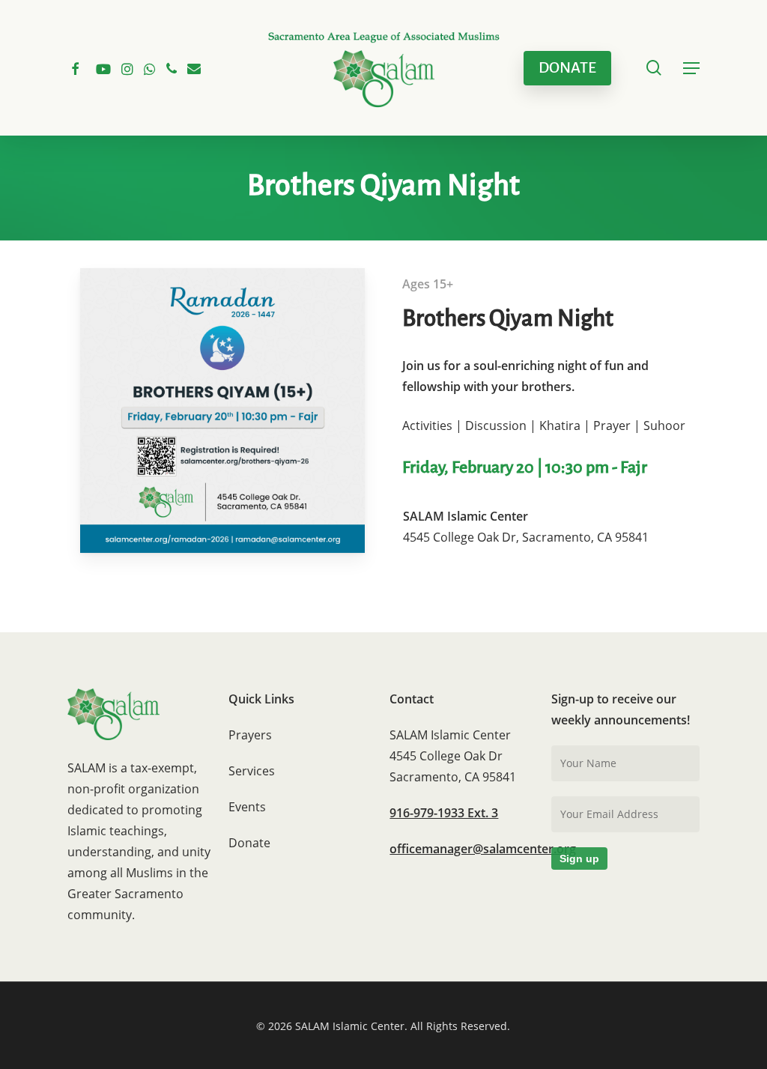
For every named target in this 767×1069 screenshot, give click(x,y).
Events (247, 807)
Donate (249, 843)
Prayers (250, 735)
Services (251, 771)
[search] (654, 68)
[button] (691, 68)
